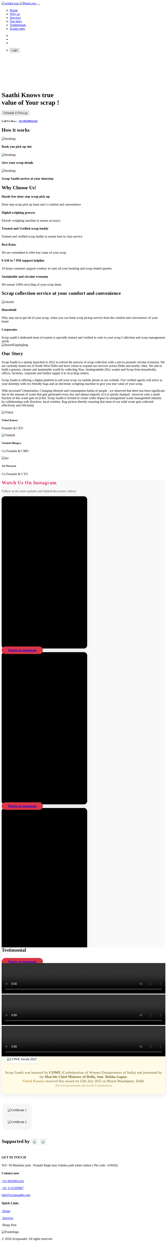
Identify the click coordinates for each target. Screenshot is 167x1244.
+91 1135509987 (13, 1188)
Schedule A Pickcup (15, 112)
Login (14, 50)
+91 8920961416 (27, 121)
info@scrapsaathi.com (16, 1195)
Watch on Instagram (22, 650)
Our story (16, 21)
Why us (15, 14)
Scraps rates (17, 28)
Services (15, 17)
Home (6, 1211)
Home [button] (14, 10)
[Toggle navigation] (38, 4)
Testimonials (18, 25)
